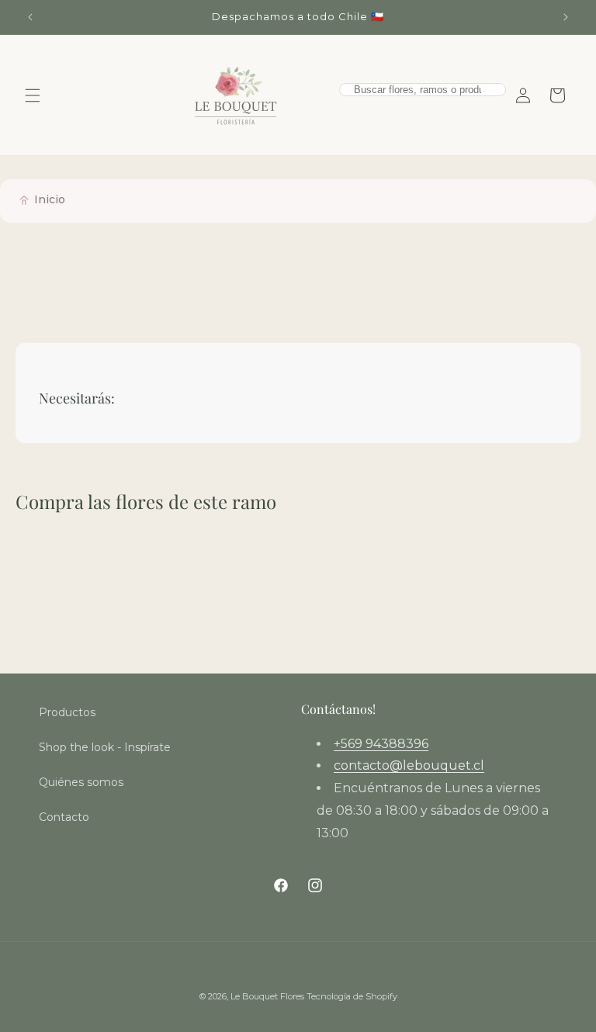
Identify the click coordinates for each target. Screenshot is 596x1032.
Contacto (64, 817)
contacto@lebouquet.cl (409, 765)
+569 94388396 (381, 743)
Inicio (49, 199)
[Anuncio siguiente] (566, 17)
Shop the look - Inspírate (105, 747)
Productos (67, 712)
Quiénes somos (81, 782)
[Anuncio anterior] (30, 17)
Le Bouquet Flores (268, 996)
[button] (33, 95)
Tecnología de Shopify (352, 996)
